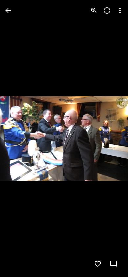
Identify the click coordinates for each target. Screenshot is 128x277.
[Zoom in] (93, 10)
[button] (18, 138)
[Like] (98, 264)
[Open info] (107, 10)
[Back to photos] (8, 10)
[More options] (120, 10)
